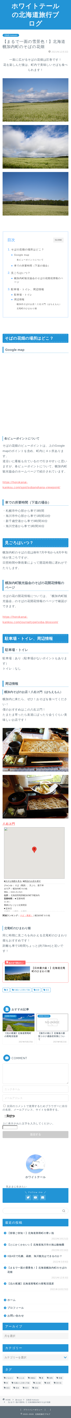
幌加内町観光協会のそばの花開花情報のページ (38, 280)
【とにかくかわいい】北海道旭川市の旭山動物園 (35, 1244)
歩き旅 (38, 1383)
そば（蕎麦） (26, 915)
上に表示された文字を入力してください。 (29, 1123)
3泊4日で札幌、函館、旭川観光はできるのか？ (34, 1256)
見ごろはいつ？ (20, 272)
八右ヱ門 (9, 823)
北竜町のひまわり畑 (27, 308)
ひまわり (9, 1378)
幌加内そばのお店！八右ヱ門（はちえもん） (39, 304)
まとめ (21, 1378)
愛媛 (60, 1378)
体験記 (33, 1378)
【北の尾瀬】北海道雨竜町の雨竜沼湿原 (30, 1283)
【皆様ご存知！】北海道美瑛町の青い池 (30, 1233)
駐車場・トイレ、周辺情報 (27, 289)
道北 (47, 990)
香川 (27, 1388)
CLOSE (58, 240)
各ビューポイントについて (30, 260)
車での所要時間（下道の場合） (32, 265)
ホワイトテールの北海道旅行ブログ (36, 14)
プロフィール (15, 1307)
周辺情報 (19, 299)
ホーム (11, 1299)
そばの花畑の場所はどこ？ (27, 249)
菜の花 (58, 1383)
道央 (17, 1388)
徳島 (51, 1378)
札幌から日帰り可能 (22, 990)
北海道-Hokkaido (10, 35)
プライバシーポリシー (32, 1410)
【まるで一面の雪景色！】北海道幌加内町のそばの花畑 (37, 1270)
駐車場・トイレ (23, 294)
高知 (36, 1388)
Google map (21, 255)
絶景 (37, 990)
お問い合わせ (15, 1315)
